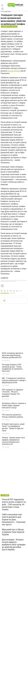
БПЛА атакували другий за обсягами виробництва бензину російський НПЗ (12, 355)
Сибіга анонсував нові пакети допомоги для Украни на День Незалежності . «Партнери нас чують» (13, 519)
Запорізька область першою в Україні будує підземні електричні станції (14, 405)
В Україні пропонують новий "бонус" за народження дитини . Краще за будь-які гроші (13, 427)
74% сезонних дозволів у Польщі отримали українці (12, 416)
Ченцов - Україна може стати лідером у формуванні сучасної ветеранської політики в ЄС (13, 441)
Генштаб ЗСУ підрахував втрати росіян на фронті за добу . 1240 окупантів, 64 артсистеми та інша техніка (14, 504)
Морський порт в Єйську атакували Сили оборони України (13, 532)
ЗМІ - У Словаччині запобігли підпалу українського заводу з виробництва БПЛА (14, 380)
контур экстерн (14, 71)
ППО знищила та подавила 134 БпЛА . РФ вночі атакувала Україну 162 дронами (12, 393)
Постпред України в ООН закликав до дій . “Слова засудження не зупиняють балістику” (12, 367)
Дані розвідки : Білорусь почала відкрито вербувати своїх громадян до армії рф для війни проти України (13, 544)
